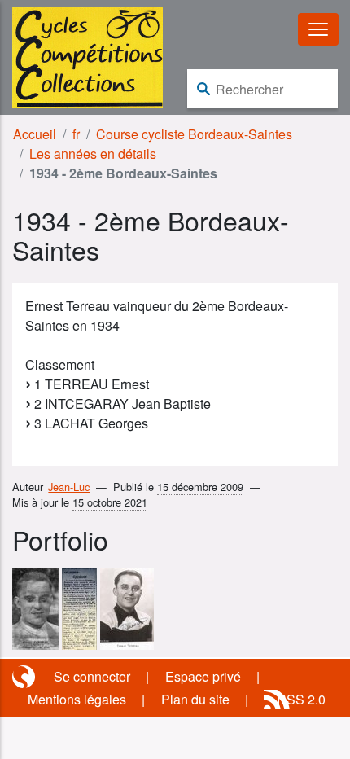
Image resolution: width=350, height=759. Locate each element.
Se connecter (92, 676)
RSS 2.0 (301, 699)
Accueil (34, 134)
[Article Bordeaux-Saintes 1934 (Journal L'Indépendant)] (79, 607)
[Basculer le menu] (318, 29)
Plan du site (195, 699)
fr (76, 134)
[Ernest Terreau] (127, 607)
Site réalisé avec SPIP (25, 676)
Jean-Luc (69, 486)
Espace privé (203, 676)
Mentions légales (77, 699)
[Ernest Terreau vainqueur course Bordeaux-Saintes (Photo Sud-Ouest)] (35, 607)
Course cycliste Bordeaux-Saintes (194, 134)
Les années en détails (92, 153)
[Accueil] (87, 55)
